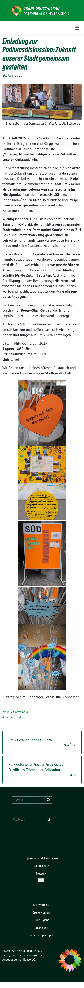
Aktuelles (8, 712)
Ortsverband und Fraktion (46, 13)
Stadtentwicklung (15, 717)
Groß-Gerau (22, 712)
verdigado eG (27, 959)
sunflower (32, 955)
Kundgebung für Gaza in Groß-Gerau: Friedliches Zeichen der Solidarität (42, 769)
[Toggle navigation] (77, 27)
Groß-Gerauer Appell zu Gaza (42, 742)
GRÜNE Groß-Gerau (41, 8)
